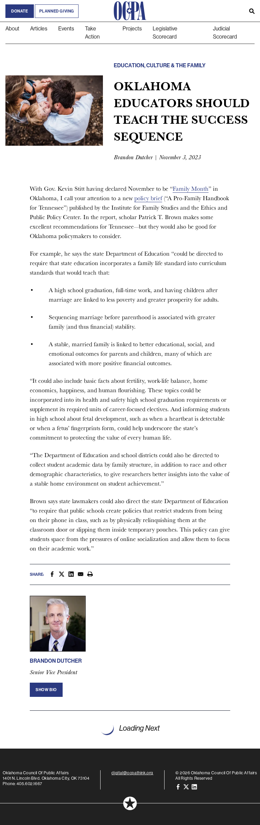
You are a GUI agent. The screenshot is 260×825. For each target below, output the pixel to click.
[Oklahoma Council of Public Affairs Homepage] (130, 10)
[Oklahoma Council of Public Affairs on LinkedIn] (194, 786)
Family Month (191, 188)
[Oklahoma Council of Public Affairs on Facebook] (178, 786)
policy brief (148, 198)
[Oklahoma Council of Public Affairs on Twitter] (186, 786)
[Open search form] (252, 11)
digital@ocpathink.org (132, 773)
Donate (19, 11)
